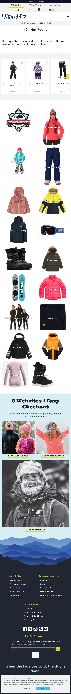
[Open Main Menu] (59, 16)
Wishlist (14, 595)
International (47, 592)
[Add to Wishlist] (22, 62)
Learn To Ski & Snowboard (18, 122)
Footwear (18, 260)
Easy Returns (17, 592)
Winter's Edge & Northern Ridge (18, 318)
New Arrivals (42, 375)
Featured (52, 289)
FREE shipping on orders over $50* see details (35, 23)
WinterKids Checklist (35, 616)
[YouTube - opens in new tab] (46, 629)
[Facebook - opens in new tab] (25, 629)
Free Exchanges (18, 588)
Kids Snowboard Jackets (52, 347)
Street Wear (52, 260)
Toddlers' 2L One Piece (37, 84)
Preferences (27, 688)
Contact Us (46, 580)
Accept (43, 688)
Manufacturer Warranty (52, 595)
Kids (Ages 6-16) (18, 231)
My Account (16, 580)
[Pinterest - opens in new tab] (41, 629)
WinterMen (55, 5)
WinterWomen (35, 5)
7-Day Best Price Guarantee (35, 1)
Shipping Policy (48, 588)
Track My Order (18, 584)
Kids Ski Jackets (19, 347)
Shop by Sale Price (52, 167)
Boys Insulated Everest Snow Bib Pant (13, 85)
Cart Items (52, 318)
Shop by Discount (18, 162)
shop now (13, 91)
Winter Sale (18, 202)
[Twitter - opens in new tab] (30, 629)
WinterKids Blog (33, 612)
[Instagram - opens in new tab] (35, 629)
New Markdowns (52, 127)
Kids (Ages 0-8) (52, 202)
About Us (29, 608)
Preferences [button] (60, 684)
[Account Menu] (39, 10)
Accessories (52, 231)
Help (42, 584)
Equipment (18, 289)
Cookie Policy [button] (22, 684)
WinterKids (16, 5)
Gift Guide (15, 375)
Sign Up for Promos (34, 620)
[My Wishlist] (28, 10)
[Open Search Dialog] (18, 10)
